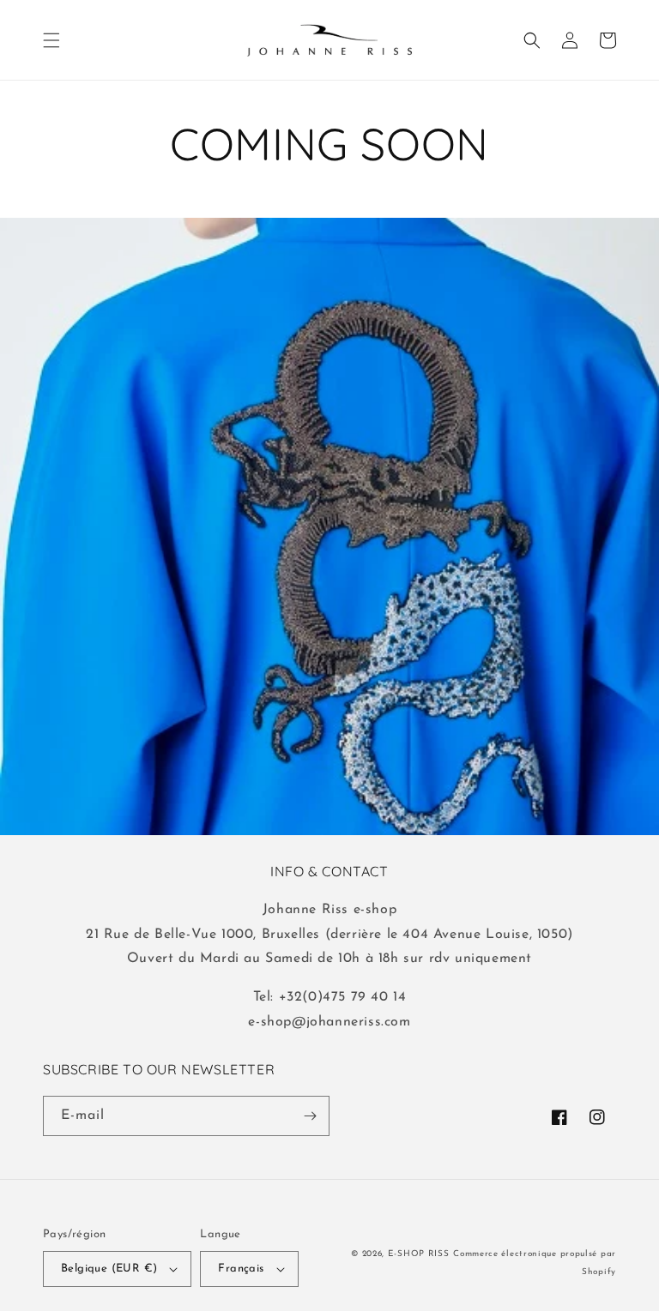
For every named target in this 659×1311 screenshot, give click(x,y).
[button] (51, 40)
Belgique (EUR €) (109, 1268)
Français (240, 1268)
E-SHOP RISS (419, 1254)
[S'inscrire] (310, 1116)
